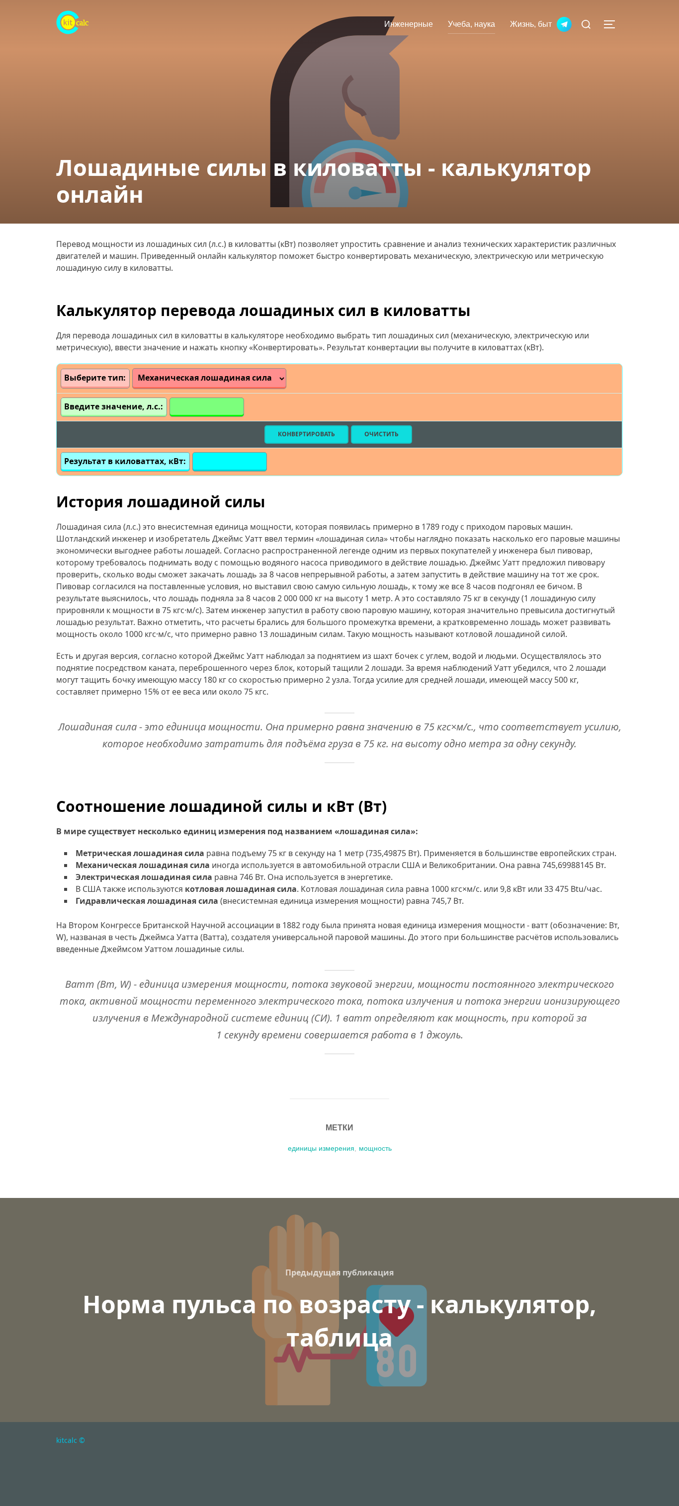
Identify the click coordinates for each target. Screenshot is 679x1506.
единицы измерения (321, 1148)
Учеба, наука (471, 24)
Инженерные (408, 24)
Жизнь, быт (531, 24)
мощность (375, 1148)
